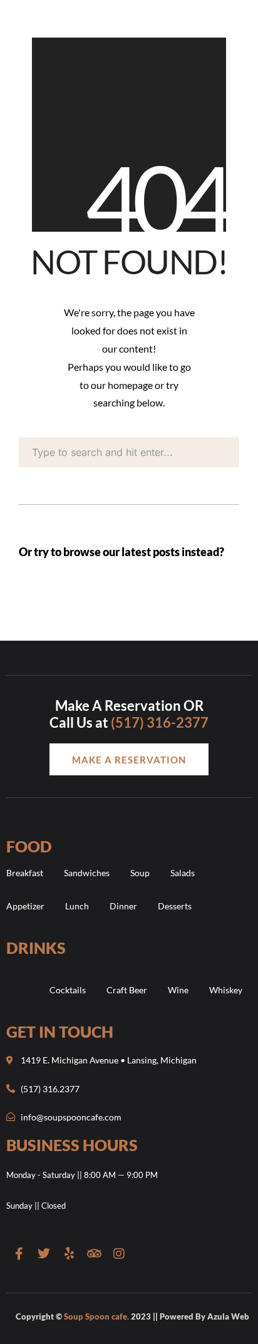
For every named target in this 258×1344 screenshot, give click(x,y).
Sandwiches (87, 872)
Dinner (123, 906)
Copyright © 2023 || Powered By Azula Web (132, 1316)
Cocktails (67, 990)
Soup (140, 872)
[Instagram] (119, 1253)
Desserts (175, 906)
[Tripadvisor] (93, 1253)
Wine (178, 990)
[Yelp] (68, 1253)
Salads (182, 872)
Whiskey (225, 990)
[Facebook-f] (18, 1253)
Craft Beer (126, 990)
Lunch (77, 906)
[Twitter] (43, 1253)
